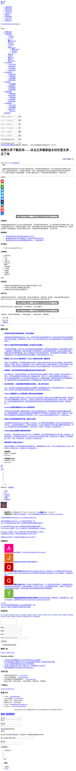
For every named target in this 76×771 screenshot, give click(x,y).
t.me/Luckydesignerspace (18, 706)
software (6, 494)
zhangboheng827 (15, 696)
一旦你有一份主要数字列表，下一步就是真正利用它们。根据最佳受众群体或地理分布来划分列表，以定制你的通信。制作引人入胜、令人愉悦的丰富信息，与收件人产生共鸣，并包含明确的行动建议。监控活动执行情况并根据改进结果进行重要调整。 (38, 586)
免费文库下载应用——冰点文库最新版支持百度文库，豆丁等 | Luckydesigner (38, 514)
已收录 (64, 159)
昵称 (2, 627)
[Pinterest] (37, 210)
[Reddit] (37, 207)
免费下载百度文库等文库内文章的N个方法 (20, 236)
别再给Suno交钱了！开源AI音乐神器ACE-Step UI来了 (18, 537)
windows (7, 495)
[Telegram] (37, 192)
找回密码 (10, 714)
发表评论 (16, 163)
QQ (2, 638)
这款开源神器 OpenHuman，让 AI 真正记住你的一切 (18, 521)
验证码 (3, 723)
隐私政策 (7, 113)
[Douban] (37, 187)
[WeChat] (37, 184)
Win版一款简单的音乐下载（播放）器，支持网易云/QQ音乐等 (24, 665)
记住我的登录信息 (8, 729)
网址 (2, 634)
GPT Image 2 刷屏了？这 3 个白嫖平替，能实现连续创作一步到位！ (23, 531)
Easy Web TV (24, 675)
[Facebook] (37, 198)
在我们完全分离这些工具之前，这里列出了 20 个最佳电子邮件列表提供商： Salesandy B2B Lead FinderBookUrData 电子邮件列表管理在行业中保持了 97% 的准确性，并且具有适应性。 (38, 573)
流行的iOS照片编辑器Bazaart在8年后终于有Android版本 (22, 660)
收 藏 (2, 325)
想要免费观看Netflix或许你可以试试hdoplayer (19, 667)
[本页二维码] (6, 768)
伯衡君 (41, 512)
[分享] (37, 213)
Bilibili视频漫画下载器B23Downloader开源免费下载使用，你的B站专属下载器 (29, 662)
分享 (2, 469)
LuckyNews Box (31, 679)
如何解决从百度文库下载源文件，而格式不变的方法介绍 (24, 238)
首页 (2, 145)
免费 (5, 497)
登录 (2, 3)
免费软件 (13, 145)
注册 (3, 1)
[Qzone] (37, 190)
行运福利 (7, 145)
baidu (6, 491)
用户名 (3, 718)
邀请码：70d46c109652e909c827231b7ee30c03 (29, 552)
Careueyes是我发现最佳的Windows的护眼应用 (19, 664)
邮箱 (2, 631)
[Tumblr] (37, 201)
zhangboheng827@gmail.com (18, 704)
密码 (2, 720)
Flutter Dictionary (23, 677)
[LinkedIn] (37, 204)
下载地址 (5, 322)
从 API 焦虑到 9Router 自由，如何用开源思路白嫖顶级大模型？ (21, 526)
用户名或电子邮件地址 (8, 738)
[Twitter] (37, 195)
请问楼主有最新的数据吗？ (26, 561)
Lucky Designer (18, 698)
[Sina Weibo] (37, 181)
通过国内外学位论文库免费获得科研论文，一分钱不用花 (24, 240)
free (5, 492)
